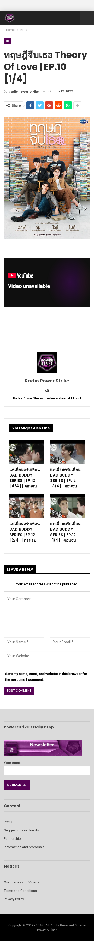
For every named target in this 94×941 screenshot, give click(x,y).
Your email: (12, 763)
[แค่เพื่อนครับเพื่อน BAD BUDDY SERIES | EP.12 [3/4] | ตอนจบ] (67, 452)
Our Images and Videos (21, 882)
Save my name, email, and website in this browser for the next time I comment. (46, 677)
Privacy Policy (14, 899)
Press (8, 822)
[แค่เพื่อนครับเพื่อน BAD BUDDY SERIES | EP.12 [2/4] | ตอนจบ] (26, 506)
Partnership (12, 839)
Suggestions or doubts (21, 830)
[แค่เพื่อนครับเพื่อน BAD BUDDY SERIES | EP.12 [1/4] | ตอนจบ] (67, 506)
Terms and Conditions (20, 891)
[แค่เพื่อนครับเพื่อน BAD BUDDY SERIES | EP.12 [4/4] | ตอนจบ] (26, 452)
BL (8, 41)
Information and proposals (24, 847)
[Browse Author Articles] (47, 362)
